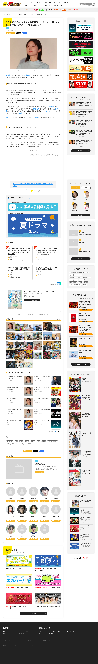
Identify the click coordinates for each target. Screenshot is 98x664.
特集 (30, 5)
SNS (11, 28)
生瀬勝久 (8, 443)
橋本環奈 (86, 282)
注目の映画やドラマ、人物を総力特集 (15, 552)
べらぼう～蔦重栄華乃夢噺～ (75, 284)
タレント (40, 5)
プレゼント (63, 5)
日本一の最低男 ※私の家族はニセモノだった (78, 272)
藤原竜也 (80, 282)
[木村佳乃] (33, 513)
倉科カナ (8, 117)
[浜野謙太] (33, 532)
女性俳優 (29, 443)
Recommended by (51, 431)
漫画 (46, 5)
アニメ (13, 631)
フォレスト (81, 279)
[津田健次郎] (56, 513)
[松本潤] (10, 494)
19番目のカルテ (28, 75)
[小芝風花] (22, 494)
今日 (76, 187)
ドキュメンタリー (16, 633)
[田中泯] (44, 513)
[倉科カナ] (44, 532)
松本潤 (8, 75)
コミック (73, 2)
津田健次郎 (14, 443)
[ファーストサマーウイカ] (10, 513)
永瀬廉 (70, 279)
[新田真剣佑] (33, 494)
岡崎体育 (44, 441)
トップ (25, 5)
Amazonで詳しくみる (32, 300)
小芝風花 (51, 107)
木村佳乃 (21, 113)
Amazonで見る (86, 309)
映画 (46, 2)
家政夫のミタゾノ (73, 282)
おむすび (76, 279)
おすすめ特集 (11, 550)
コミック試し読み (53, 5)
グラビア (66, 2)
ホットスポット (87, 277)
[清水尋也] (44, 494)
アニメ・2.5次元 (58, 2)
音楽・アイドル (70, 631)
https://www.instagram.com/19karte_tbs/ (18, 199)
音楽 (50, 2)
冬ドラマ (85, 284)
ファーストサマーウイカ (49, 111)
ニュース (26, 2)
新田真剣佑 (36, 109)
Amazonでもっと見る (80, 364)
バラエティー (39, 2)
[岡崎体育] (56, 494)
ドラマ (32, 2)
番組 (35, 5)
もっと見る (33, 613)
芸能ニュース (9, 14)
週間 (86, 187)
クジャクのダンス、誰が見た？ (75, 277)
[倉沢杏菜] (10, 532)
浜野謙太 (36, 117)
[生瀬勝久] (22, 513)
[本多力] (22, 532)
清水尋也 (38, 441)
